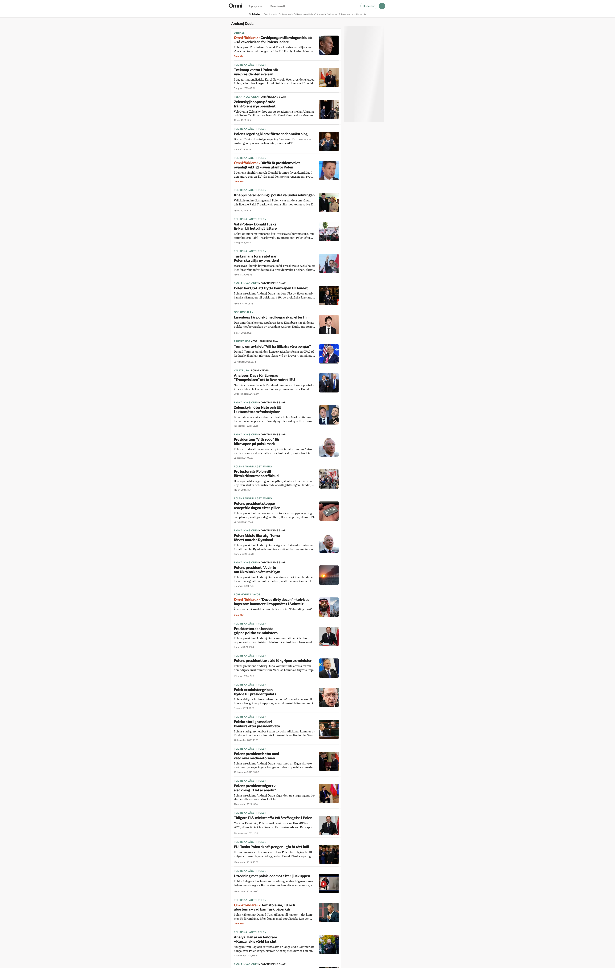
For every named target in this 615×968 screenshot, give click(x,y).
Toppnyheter (256, 6)
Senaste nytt (277, 6)
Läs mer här (361, 14)
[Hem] (235, 5)
